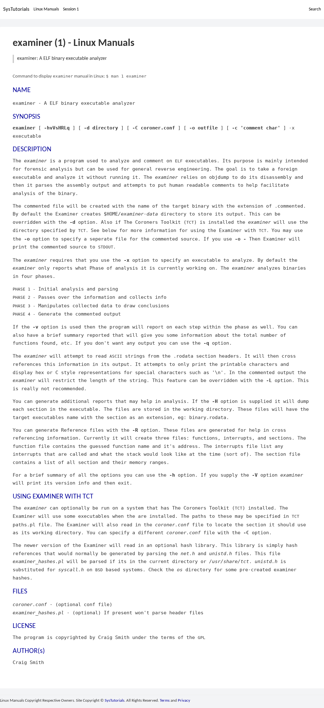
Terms (165, 701)
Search (315, 9)
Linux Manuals (46, 9)
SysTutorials (16, 9)
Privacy (184, 701)
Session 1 (71, 9)
